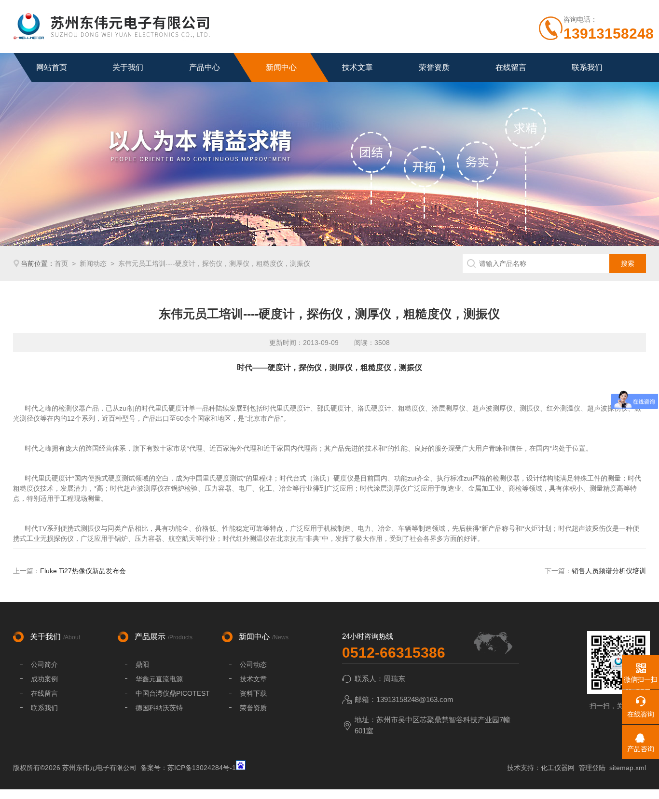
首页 (61, 263)
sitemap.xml (627, 767)
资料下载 (253, 693)
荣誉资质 (434, 67)
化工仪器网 (558, 767)
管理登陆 (591, 767)
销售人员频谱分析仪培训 (609, 571)
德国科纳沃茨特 (159, 708)
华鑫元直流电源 (159, 679)
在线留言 (510, 67)
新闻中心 (281, 67)
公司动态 (253, 664)
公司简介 (44, 664)
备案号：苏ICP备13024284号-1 (188, 767)
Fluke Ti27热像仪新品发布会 (83, 571)
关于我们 (127, 67)
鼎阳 (142, 664)
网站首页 (51, 67)
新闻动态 (93, 263)
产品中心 (204, 67)
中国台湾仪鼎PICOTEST (173, 693)
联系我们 (587, 67)
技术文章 (357, 67)
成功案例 (44, 679)
